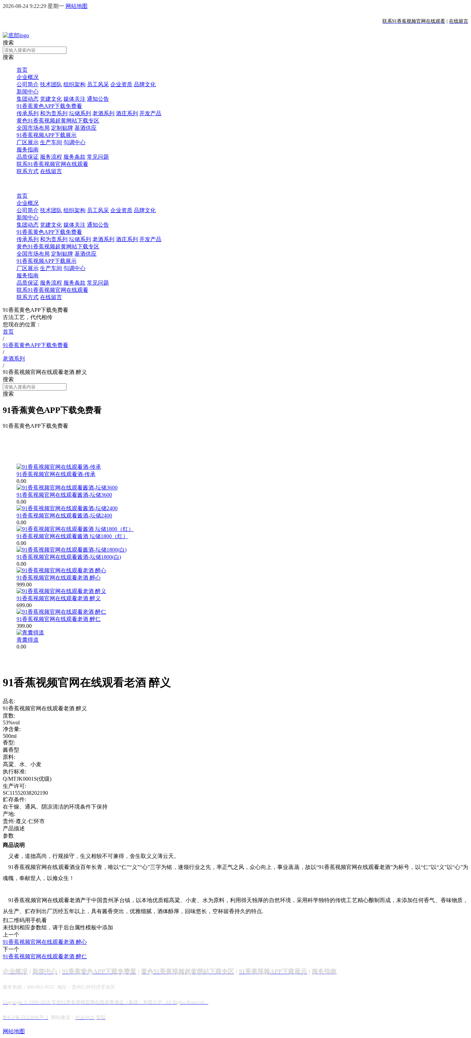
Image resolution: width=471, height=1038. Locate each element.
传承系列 (28, 113)
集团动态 (28, 99)
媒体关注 (74, 99)
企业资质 (121, 84)
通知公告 (98, 99)
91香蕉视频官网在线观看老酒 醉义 (59, 598)
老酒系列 (103, 113)
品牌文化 (145, 84)
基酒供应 (85, 128)
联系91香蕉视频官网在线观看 (52, 164)
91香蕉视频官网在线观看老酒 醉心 (59, 578)
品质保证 (28, 157)
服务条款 (74, 157)
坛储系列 (80, 113)
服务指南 (28, 149)
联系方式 (28, 171)
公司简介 (28, 84)
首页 (22, 70)
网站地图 (77, 6)
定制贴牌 (62, 128)
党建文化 (51, 99)
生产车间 (51, 142)
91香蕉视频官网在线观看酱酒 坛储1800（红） (72, 536)
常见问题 (98, 157)
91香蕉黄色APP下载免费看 (49, 106)
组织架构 (74, 84)
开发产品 (150, 113)
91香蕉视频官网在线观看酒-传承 (56, 474)
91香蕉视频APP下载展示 (47, 135)
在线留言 (51, 171)
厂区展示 (28, 142)
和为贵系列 (54, 113)
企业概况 (28, 77)
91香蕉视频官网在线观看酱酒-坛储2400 (64, 515)
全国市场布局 (33, 128)
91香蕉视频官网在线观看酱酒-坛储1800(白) (69, 557)
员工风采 (98, 84)
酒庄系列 (127, 113)
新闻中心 (28, 92)
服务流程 (51, 157)
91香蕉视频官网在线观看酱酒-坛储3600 (64, 495)
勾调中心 (74, 142)
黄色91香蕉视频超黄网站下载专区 (58, 120)
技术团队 (51, 84)
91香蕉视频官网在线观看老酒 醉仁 (59, 619)
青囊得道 (28, 640)
